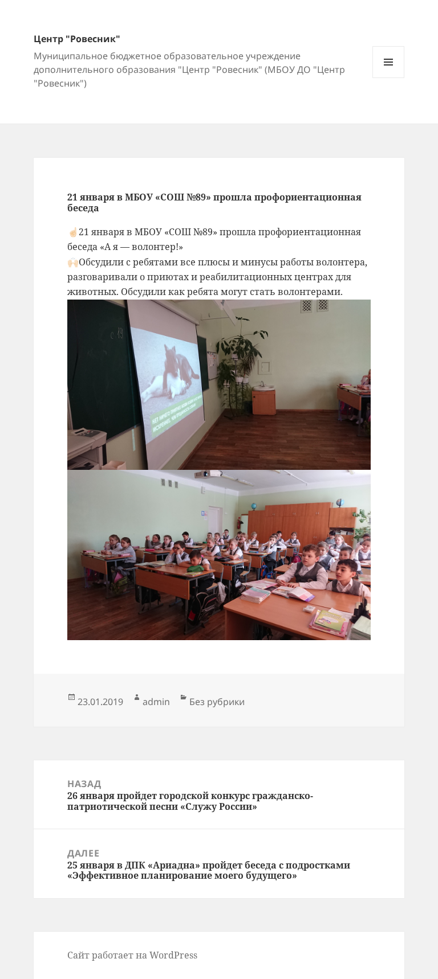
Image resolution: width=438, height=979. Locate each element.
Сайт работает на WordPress (132, 955)
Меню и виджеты (388, 77)
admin (156, 701)
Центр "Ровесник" (77, 38)
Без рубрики (217, 701)
